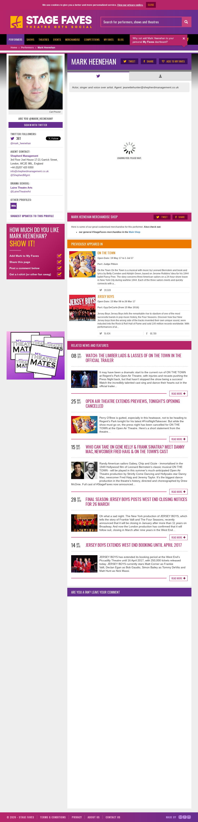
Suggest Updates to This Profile (32, 216)
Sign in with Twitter (35, 125)
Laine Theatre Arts (21, 187)
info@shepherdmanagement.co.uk (29, 171)
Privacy (77, 817)
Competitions (92, 39)
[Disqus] (129, 650)
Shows (30, 39)
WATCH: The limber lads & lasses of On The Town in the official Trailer (133, 357)
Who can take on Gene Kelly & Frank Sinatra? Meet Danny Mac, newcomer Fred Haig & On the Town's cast (135, 449)
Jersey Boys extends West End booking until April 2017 (134, 545)
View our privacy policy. (130, 5)
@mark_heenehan (20, 143)
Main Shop (134, 232)
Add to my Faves (175, 61)
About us (94, 817)
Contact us (113, 817)
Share (150, 61)
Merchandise (72, 39)
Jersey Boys (105, 296)
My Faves (109, 39)
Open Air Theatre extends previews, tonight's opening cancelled (133, 403)
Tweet (131, 61)
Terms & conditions (53, 817)
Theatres (43, 39)
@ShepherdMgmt (20, 175)
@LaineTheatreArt (20, 191)
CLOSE (151, 4)
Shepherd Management (24, 155)
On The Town (106, 252)
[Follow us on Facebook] (187, 39)
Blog (121, 39)
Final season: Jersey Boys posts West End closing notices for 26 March (136, 501)
